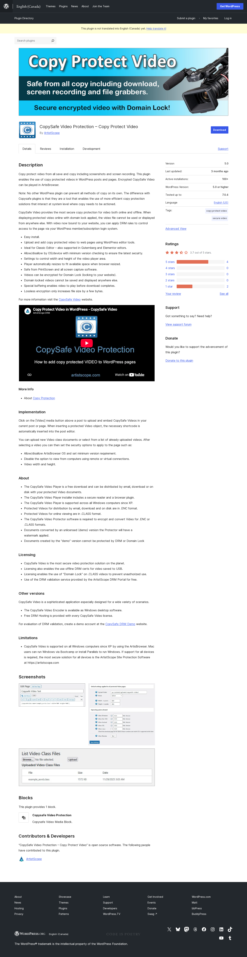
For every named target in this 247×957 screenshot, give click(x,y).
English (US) (221, 202)
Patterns (64, 913)
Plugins (63, 908)
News (17, 902)
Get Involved (155, 896)
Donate (152, 908)
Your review (173, 293)
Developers (110, 908)
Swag (152, 913)
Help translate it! (156, 28)
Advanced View (175, 228)
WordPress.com (201, 896)
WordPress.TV (111, 913)
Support (223, 149)
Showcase (65, 896)
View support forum (178, 324)
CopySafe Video (70, 299)
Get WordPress (230, 6)
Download (219, 129)
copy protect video (216, 210)
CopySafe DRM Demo (120, 624)
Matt (194, 902)
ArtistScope (52, 133)
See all (224, 293)
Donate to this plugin (179, 360)
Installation (67, 149)
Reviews (45, 149)
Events (152, 902)
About (18, 896)
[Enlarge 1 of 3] (80, 688)
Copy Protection (44, 398)
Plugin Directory (24, 18)
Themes (64, 902)
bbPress (197, 908)
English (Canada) (58, 934)
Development (91, 149)
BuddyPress (199, 913)
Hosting (19, 908)
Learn (106, 896)
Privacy (18, 913)
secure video (220, 218)
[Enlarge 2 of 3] (150, 688)
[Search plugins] (52, 40)
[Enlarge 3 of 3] (150, 753)
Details (26, 149)
